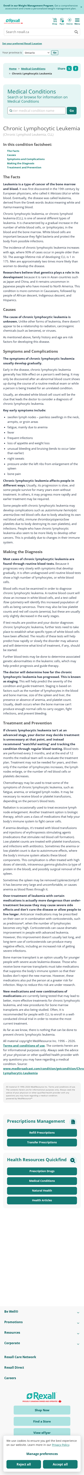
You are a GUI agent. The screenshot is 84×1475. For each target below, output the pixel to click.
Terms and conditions (58, 1086)
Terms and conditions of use (24, 1045)
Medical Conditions (33, 68)
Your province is (12, 52)
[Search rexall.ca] (76, 32)
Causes (11, 155)
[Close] (81, 7)
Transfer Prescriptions (42, 1142)
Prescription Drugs (42, 1171)
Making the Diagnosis (20, 163)
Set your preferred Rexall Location (22, 43)
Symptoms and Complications (26, 159)
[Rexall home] (13, 21)
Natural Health (42, 1190)
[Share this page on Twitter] (69, 68)
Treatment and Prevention (24, 167)
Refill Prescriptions (42, 1132)
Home (13, 68)
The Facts (13, 151)
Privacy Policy (60, 1445)
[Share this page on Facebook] (75, 68)
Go (54, 52)
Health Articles (42, 1200)
